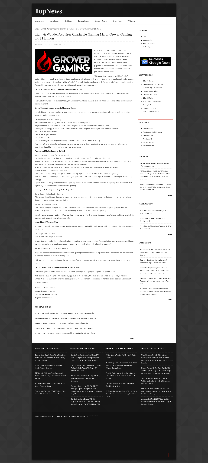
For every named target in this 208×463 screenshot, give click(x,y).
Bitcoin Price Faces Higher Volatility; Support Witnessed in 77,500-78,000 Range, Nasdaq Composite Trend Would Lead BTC (86, 401)
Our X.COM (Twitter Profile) (152, 88)
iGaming (54, 294)
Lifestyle (52, 288)
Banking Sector (83, 21)
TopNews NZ (147, 139)
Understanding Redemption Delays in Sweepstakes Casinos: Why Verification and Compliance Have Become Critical (155, 270)
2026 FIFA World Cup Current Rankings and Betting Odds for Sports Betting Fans (64, 328)
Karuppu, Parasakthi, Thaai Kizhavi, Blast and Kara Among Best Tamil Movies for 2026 (65, 318)
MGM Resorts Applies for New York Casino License (121, 356)
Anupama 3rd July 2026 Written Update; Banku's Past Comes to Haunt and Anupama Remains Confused (156, 401)
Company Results (101, 21)
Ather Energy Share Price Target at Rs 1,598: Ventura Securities (48, 366)
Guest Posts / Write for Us (152, 101)
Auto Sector (54, 21)
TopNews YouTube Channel (153, 84)
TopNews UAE (148, 135)
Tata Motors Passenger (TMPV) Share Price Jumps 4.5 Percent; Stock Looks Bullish (50, 392)
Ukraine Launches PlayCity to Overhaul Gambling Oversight (120, 384)
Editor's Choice (148, 81)
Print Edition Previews (151, 112)
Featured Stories (149, 43)
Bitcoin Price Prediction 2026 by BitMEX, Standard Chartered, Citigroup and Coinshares (85, 378)
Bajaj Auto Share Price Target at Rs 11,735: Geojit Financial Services (50, 384)
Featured (45, 288)
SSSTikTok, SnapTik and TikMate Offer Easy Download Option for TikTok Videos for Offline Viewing (156, 391)
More (132, 338)
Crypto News (117, 21)
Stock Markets (148, 40)
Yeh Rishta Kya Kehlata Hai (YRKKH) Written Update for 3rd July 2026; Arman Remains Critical (155, 380)
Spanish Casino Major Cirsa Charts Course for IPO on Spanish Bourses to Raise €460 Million (121, 375)
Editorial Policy (148, 98)
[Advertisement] (104, 435)
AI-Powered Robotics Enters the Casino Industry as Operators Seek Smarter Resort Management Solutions (155, 291)
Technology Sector (149, 47)
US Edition (131, 21)
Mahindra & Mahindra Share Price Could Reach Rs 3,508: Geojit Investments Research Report (50, 375)
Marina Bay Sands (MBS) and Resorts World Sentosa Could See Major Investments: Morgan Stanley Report (121, 365)
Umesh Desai (41, 44)
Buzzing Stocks (148, 142)
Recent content (148, 146)
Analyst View (39, 21)
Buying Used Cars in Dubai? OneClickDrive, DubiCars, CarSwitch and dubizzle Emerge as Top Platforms (50, 357)
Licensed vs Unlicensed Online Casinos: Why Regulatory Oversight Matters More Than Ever (155, 281)
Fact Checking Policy (150, 108)
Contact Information (150, 91)
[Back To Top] (171, 455)
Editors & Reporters (150, 95)
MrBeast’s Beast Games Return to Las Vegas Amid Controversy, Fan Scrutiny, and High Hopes (121, 393)
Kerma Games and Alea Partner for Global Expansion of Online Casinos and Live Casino (155, 252)
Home (37, 29)
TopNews (48, 11)
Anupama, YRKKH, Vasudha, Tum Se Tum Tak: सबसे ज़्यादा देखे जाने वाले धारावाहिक (61, 323)
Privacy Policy (148, 105)
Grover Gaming (49, 291)
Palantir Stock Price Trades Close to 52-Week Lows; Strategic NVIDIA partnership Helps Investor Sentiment (156, 187)
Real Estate (68, 21)
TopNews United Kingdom (152, 132)
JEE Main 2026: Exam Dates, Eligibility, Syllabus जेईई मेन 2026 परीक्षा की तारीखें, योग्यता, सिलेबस (65, 333)
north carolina (47, 298)
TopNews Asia (148, 128)
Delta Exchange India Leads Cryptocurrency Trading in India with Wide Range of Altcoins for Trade (86, 368)
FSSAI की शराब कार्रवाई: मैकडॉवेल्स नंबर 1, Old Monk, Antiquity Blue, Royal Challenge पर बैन (64, 313)
